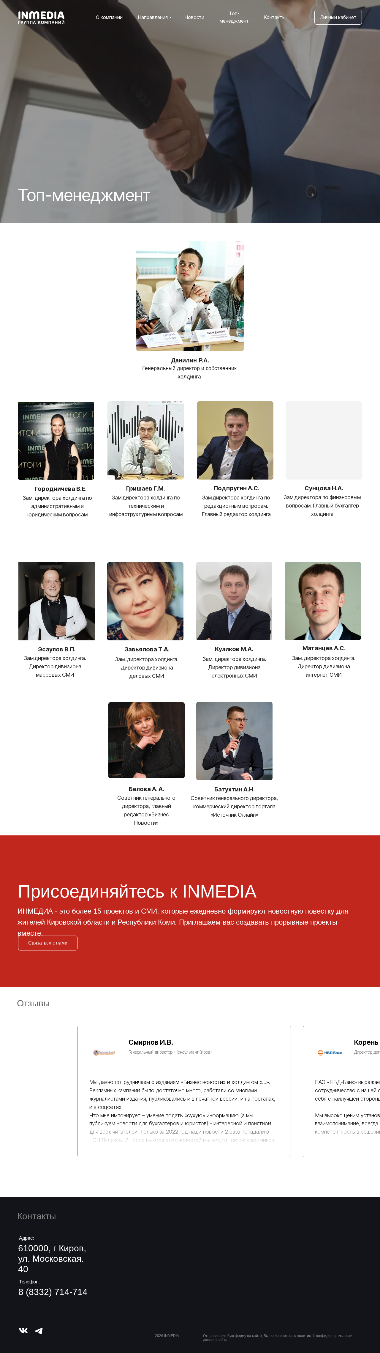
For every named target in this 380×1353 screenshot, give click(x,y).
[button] (47, 943)
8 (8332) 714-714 (53, 1292)
